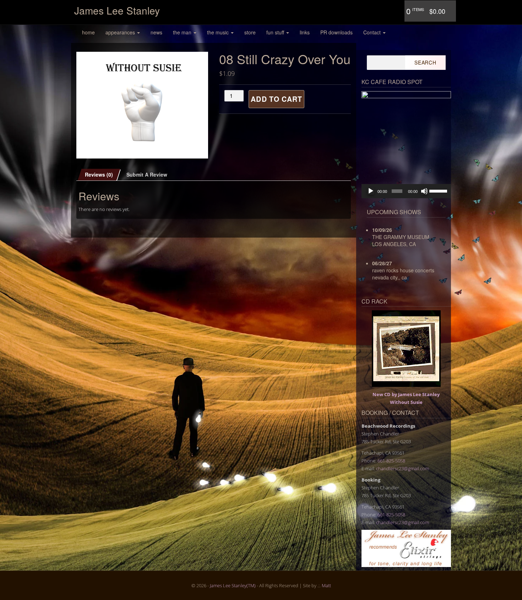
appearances (120, 32)
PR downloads (336, 32)
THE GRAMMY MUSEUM (400, 236)
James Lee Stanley (117, 10)
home (88, 32)
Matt (326, 585)
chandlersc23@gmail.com (402, 468)
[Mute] (424, 191)
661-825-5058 (391, 460)
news (156, 32)
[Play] (370, 191)
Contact (372, 32)
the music (218, 32)
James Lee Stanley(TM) (233, 585)
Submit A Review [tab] (146, 174)
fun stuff (276, 32)
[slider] (438, 190)
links (305, 32)
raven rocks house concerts (403, 270)
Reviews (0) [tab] (99, 174)
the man (183, 32)
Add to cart (276, 99)
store (250, 32)
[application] (406, 191)
